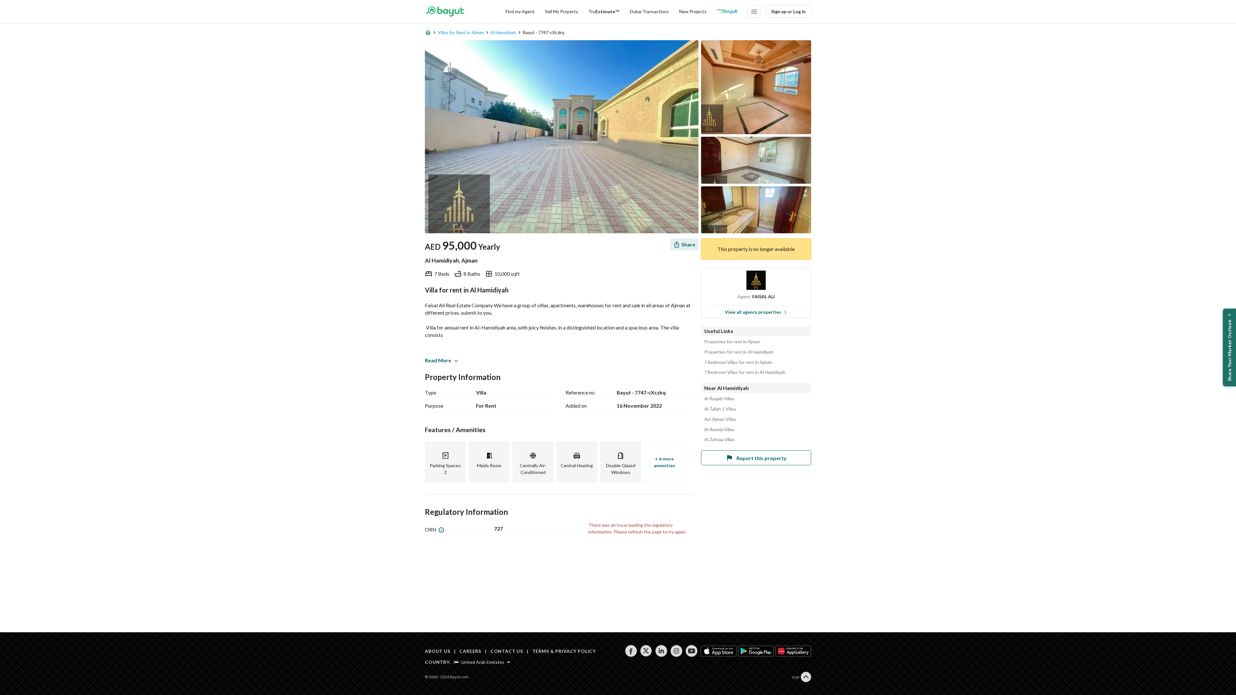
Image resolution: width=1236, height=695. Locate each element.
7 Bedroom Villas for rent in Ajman (738, 362)
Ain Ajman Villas (720, 419)
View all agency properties (753, 312)
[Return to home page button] (445, 11)
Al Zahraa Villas (719, 439)
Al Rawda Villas (719, 429)
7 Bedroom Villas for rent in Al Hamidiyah (744, 372)
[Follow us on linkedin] (661, 651)
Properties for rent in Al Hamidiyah (738, 352)
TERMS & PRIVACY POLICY (564, 651)
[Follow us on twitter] (646, 651)
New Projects (693, 11)
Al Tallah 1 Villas (720, 409)
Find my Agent (520, 11)
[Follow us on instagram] (676, 651)
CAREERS (470, 651)
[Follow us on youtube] (692, 651)
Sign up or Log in (788, 11)
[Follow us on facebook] (631, 651)
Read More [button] (438, 360)
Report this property (761, 458)
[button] (1229, 347)
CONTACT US (507, 651)
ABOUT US (437, 651)
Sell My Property (561, 11)
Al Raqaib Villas (719, 398)
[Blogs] (727, 11)
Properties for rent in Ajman (732, 341)
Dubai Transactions (649, 11)
